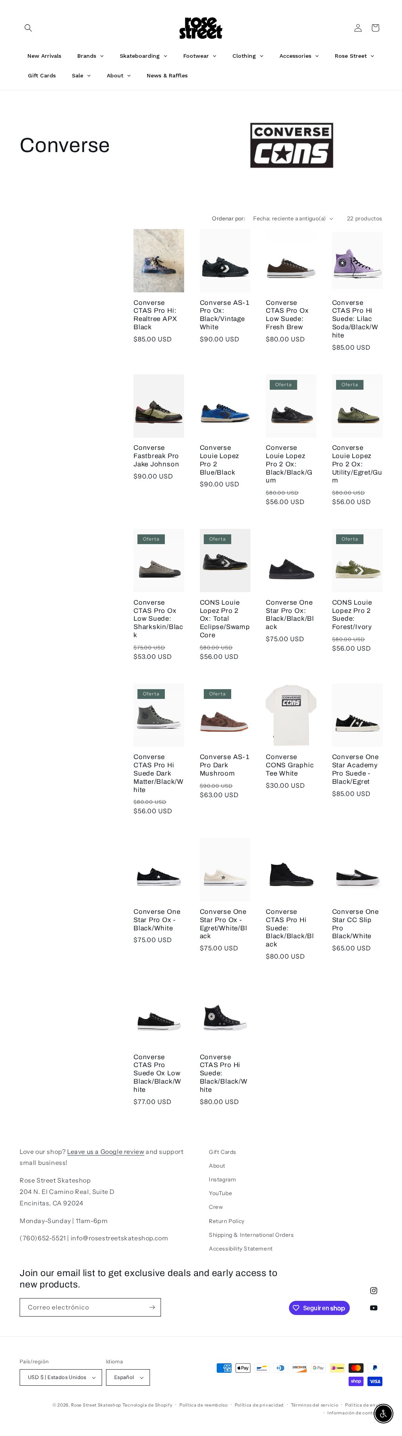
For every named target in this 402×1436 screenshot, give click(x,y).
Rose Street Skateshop (96, 1405)
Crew (216, 1206)
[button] (28, 28)
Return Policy (227, 1221)
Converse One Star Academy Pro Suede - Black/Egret (355, 769)
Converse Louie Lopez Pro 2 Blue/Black (219, 460)
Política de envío (363, 1405)
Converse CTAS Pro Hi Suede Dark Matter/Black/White (158, 773)
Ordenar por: (228, 218)
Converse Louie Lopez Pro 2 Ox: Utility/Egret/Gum (357, 464)
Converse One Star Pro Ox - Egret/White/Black (223, 924)
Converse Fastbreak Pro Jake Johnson (156, 456)
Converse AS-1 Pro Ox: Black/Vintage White (225, 315)
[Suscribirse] (152, 1307)
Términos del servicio (314, 1405)
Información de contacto (354, 1413)
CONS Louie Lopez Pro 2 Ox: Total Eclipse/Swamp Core (225, 619)
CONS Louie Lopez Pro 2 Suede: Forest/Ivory (352, 615)
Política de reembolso (203, 1405)
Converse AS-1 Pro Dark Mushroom (225, 765)
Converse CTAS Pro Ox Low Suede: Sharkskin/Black (158, 619)
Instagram (222, 1179)
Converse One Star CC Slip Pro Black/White (355, 924)
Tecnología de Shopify (147, 1405)
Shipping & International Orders (251, 1234)
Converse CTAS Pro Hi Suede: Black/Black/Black (290, 928)
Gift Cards (222, 1151)
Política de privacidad (259, 1405)
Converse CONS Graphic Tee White (290, 765)
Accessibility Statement (241, 1248)
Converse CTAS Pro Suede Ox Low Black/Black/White (157, 1073)
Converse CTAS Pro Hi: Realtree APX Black (155, 315)
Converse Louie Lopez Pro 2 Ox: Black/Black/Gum (289, 464)
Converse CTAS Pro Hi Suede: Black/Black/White (224, 1073)
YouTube (220, 1193)
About (217, 1165)
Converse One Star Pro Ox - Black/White (156, 920)
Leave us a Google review (105, 1151)
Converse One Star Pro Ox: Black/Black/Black (290, 615)
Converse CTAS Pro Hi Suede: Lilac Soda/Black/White (355, 319)
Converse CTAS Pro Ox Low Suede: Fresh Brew (287, 315)
